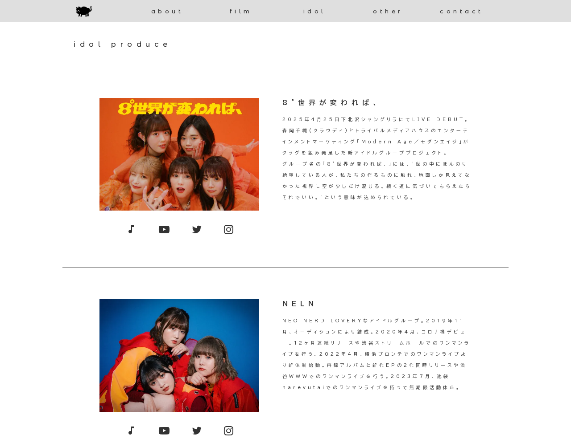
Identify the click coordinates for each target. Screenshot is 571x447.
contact (462, 11)
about (167, 11)
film (241, 11)
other (388, 11)
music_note (131, 229)
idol (314, 11)
